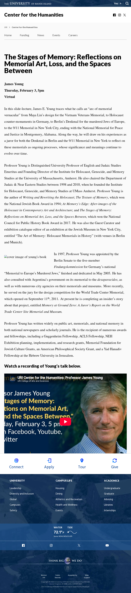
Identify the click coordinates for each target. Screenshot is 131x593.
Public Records (58, 576)
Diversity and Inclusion (22, 494)
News (40, 35)
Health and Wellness (66, 505)
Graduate (109, 494)
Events (56, 35)
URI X (79, 545)
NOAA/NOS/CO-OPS (65, 536)
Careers (73, 35)
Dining (59, 494)
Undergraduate (112, 488)
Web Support (87, 576)
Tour (82, 467)
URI (5, 27)
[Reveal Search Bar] (127, 3)
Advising (108, 500)
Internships (110, 511)
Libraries (108, 505)
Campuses (15, 505)
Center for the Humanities (33, 15)
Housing (60, 488)
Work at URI (44, 576)
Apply (49, 467)
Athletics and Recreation (69, 500)
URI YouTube (107, 545)
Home (8, 35)
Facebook (115, 15)
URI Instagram (51, 545)
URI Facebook (23, 545)
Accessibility (72, 575)
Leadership (15, 488)
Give (114, 467)
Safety (13, 511)
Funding (24, 35)
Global (13, 500)
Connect (16, 467)
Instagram (120, 15)
